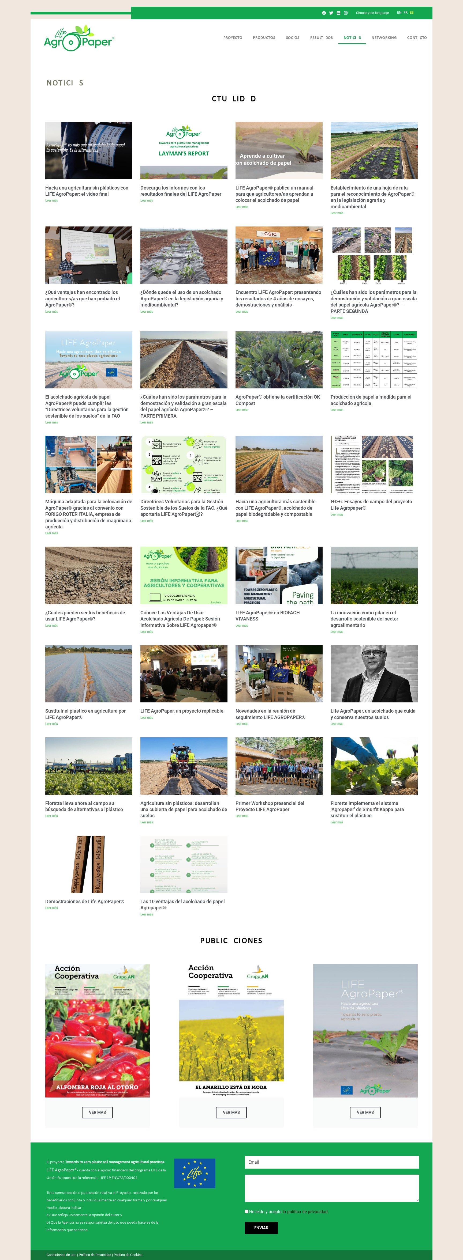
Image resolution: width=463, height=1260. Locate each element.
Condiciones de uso (62, 1255)
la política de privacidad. (306, 1211)
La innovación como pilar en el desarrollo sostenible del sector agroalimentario (364, 619)
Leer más (51, 200)
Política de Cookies (128, 1255)
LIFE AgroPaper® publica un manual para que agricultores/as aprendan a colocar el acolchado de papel (274, 194)
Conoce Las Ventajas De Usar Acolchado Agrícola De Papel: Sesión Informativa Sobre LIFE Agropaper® (180, 619)
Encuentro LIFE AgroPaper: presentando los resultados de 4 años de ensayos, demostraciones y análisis (278, 298)
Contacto (417, 38)
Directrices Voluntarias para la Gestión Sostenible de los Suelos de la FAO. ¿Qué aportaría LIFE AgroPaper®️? (183, 508)
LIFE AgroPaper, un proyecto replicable (181, 711)
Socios (293, 38)
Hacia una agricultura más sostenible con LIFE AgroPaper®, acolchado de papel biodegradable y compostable (276, 508)
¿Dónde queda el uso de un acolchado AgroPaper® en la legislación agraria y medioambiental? (181, 298)
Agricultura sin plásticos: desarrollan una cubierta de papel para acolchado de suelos (183, 809)
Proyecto (232, 38)
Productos (264, 38)
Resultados (321, 38)
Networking (384, 38)
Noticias (352, 38)
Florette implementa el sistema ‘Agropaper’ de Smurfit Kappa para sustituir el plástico (367, 809)
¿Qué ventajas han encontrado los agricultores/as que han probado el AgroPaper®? (82, 298)
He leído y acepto (289, 1211)
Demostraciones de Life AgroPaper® (84, 901)
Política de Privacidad (95, 1255)
